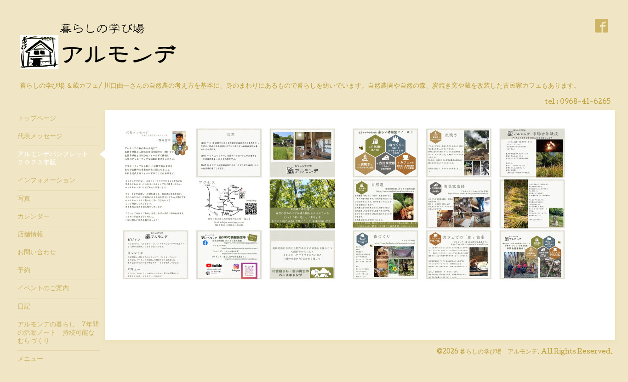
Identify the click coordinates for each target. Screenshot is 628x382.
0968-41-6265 (585, 102)
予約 (23, 271)
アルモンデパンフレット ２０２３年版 (56, 159)
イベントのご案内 (43, 288)
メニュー (30, 359)
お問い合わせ (36, 253)
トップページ (36, 119)
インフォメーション (46, 181)
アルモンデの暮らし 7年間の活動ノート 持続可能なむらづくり (58, 333)
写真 (23, 199)
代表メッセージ (43, 136)
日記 (23, 307)
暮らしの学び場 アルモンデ (498, 352)
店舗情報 (30, 235)
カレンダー (33, 217)
